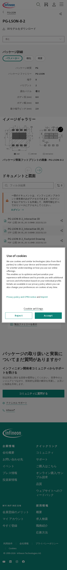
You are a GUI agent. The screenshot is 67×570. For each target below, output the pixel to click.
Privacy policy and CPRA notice (21, 297)
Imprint (44, 297)
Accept (48, 315)
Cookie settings (33, 308)
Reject (19, 315)
